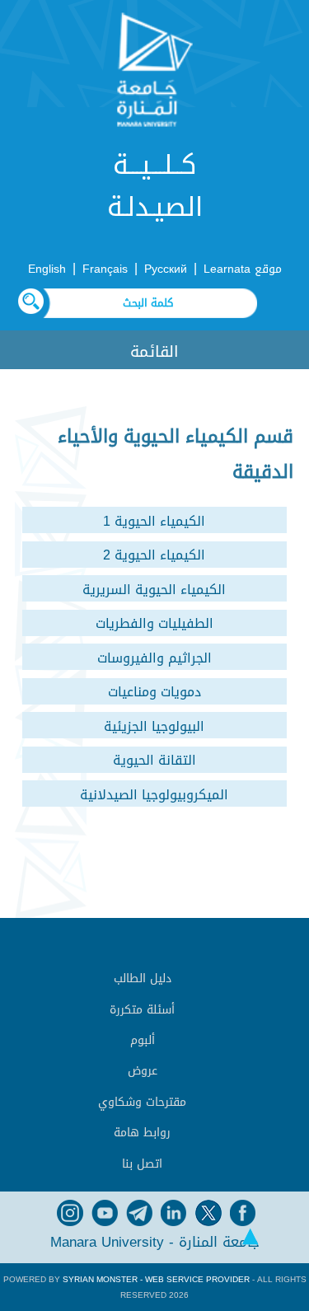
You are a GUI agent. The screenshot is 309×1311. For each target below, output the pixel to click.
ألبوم (142, 1040)
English (47, 269)
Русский (165, 269)
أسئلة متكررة (142, 1010)
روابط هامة (142, 1132)
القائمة (154, 351)
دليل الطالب (142, 978)
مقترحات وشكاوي (142, 1102)
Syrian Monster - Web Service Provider (156, 1279)
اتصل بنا (142, 1164)
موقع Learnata (243, 269)
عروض (142, 1071)
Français (105, 269)
